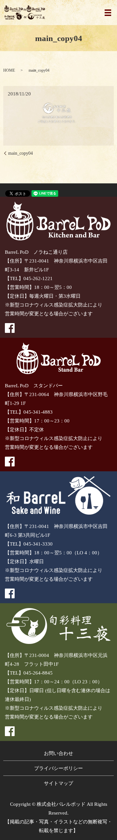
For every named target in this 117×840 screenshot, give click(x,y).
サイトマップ (58, 783)
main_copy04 (20, 153)
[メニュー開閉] (108, 12)
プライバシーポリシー (58, 768)
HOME (9, 70)
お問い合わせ (58, 753)
